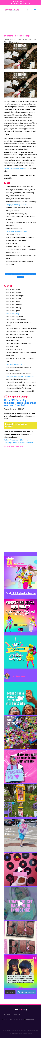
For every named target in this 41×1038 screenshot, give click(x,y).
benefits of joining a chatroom (15, 168)
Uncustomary (11, 39)
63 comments (14, 42)
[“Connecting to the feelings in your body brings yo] (20, 937)
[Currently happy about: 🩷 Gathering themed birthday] (20, 800)
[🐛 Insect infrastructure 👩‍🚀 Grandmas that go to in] (20, 971)
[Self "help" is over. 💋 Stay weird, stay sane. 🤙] (20, 698)
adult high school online (23, 593)
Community (17, 1014)
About (7, 1014)
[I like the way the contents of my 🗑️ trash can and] (20, 732)
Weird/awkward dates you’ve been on (19, 376)
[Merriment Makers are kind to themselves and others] (20, 835)
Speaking (30, 1020)
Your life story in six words (15, 364)
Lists (30, 39)
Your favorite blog (12, 313)
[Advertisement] (20, 474)
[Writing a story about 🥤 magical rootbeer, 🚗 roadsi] (20, 903)
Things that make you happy (16, 231)
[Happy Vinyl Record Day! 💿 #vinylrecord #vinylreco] (20, 869)
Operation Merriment (14, 1020)
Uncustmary (20, 1009)
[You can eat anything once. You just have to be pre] (20, 766)
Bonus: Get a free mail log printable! (16, 425)
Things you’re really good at (16, 204)
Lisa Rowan (19, 446)
